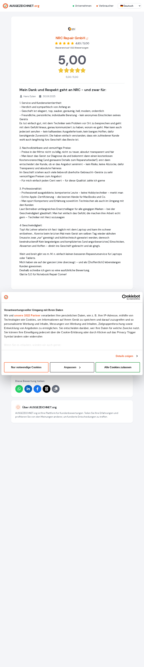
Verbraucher (106, 6)
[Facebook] (37, 389)
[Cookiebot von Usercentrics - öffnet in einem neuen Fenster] (124, 297)
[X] (46, 389)
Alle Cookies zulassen (117, 367)
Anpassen (70, 367)
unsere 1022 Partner (27, 315)
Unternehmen (83, 6)
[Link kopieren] (56, 389)
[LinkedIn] (28, 389)
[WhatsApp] (19, 389)
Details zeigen (124, 355)
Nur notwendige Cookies (26, 367)
